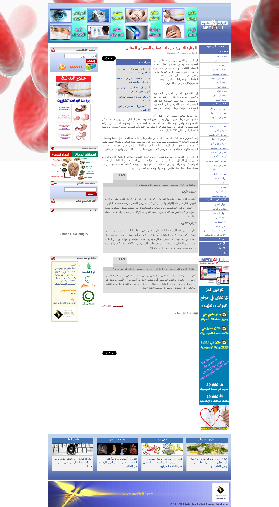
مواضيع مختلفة (219, 195)
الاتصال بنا (220, 248)
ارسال (179, 312)
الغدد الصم (221, 217)
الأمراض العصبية (219, 113)
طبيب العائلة (72, 439)
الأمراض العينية (219, 165)
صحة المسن (221, 99)
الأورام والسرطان (218, 108)
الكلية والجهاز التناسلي (216, 235)
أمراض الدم (221, 130)
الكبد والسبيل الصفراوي (215, 230)
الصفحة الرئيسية (216, 46)
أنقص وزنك (162, 439)
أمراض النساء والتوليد (216, 160)
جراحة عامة (221, 178)
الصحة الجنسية (219, 69)
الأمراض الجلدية (219, 169)
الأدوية (224, 187)
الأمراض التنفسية (218, 121)
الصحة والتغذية (219, 65)
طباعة (190, 312)
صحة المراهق (220, 95)
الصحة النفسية (219, 73)
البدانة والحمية (220, 60)
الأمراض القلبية (219, 117)
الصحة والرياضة (219, 78)
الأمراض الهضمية (218, 126)
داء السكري (221, 191)
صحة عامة (221, 56)
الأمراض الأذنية (219, 174)
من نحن (221, 238)
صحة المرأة (221, 86)
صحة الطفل (221, 91)
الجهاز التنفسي (219, 213)
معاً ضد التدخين (117, 439)
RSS (223, 252)
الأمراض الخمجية (218, 147)
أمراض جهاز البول (218, 143)
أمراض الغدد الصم (218, 134)
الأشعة (223, 182)
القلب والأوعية (220, 208)
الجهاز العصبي (220, 204)
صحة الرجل (221, 82)
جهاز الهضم (221, 226)
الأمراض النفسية (219, 152)
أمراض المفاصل (219, 139)
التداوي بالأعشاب (207, 439)
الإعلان (222, 243)
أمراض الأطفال (219, 156)
